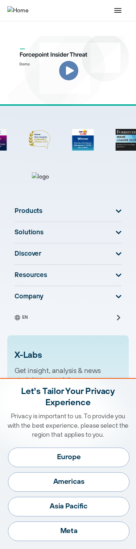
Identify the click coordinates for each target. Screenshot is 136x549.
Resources (31, 275)
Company (29, 297)
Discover (28, 254)
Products (28, 211)
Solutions (29, 232)
